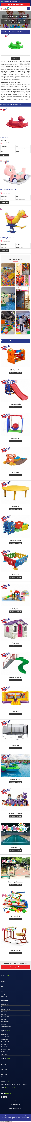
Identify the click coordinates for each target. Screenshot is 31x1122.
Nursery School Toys (6, 1042)
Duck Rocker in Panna (6, 138)
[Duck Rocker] (15, 45)
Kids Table (3, 1014)
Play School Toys (5, 1004)
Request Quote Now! (15, 967)
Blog (2, 989)
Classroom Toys (4, 1039)
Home (2, 979)
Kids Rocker (4, 1011)
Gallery (2, 984)
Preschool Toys (4, 1034)
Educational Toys (5, 1046)
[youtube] (4, 1097)
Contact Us (3, 991)
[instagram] (6, 1097)
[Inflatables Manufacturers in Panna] (15, 697)
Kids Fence (3, 1019)
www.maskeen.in (15, 1104)
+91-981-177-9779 (7, 1)
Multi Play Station (5, 1021)
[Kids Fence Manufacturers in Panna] (15, 561)
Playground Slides (5, 1006)
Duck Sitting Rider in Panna (7, 238)
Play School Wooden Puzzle (7, 1051)
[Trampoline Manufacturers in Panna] (15, 731)
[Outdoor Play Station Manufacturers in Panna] (15, 663)
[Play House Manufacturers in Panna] (15, 629)
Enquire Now (5, 155)
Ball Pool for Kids (5, 1016)
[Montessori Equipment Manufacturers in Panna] (15, 799)
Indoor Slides (4, 1077)
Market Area (4, 996)
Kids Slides (3, 1064)
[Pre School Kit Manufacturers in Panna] (15, 902)
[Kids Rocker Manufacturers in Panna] (15, 458)
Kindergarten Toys (5, 1049)
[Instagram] (8, 274)
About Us (3, 981)
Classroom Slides (5, 1072)
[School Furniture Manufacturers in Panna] (15, 936)
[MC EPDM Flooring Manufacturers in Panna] (15, 834)
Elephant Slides (4, 1062)
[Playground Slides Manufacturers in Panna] (15, 390)
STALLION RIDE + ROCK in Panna (9, 190)
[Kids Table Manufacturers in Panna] (15, 492)
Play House (3, 1024)
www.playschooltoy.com (15, 1100)
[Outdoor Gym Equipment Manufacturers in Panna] (15, 868)
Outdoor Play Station (6, 1026)
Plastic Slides (4, 1074)
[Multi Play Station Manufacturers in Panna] (15, 595)
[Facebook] (1, 1097)
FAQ (2, 986)
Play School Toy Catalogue (15, 4)
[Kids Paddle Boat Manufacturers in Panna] (15, 765)
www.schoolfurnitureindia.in (15, 1108)
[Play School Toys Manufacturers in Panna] (15, 356)
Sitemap (3, 994)
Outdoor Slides (4, 1067)
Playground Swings (5, 1009)
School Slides (4, 1069)
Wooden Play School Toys (7, 1037)
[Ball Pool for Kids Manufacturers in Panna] (15, 526)
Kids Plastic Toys (5, 1044)
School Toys (4, 1054)
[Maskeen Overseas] (6, 8)
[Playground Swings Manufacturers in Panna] (15, 424)
